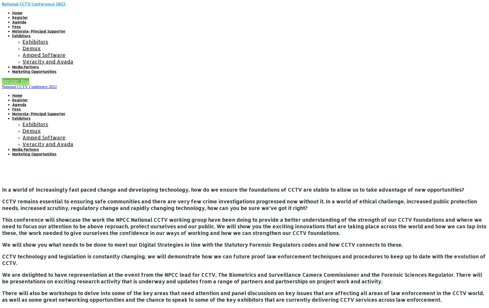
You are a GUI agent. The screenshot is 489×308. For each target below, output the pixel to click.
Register (20, 17)
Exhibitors (21, 36)
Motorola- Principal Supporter (38, 31)
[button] (15, 81)
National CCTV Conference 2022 (33, 4)
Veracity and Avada (47, 61)
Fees (16, 26)
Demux (31, 48)
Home (17, 13)
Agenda (19, 22)
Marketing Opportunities (34, 71)
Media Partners (25, 67)
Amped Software (44, 54)
